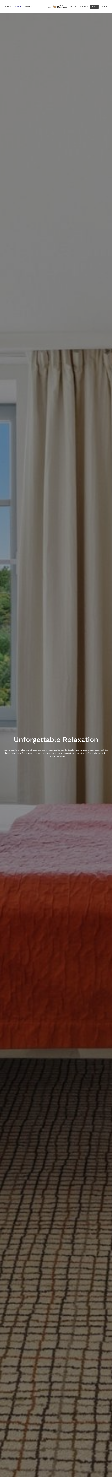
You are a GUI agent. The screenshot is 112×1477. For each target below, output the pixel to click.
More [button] (27, 7)
